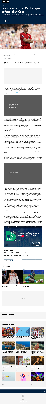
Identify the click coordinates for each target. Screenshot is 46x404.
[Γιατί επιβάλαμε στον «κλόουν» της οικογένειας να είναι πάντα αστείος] (23, 376)
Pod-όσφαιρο (14, 221)
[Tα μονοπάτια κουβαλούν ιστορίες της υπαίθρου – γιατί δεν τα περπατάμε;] (23, 345)
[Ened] (23, 399)
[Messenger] (12, 260)
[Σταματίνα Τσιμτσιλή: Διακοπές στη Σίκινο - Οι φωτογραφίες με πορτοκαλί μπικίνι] (8, 360)
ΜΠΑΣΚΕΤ (3, 269)
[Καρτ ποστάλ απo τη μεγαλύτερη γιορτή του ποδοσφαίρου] (23, 360)
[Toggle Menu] (44, 1)
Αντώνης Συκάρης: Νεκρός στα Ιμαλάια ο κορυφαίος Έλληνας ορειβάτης (16, 255)
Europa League (6, 138)
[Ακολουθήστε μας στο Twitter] (41, 391)
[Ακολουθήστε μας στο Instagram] (44, 391)
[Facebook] (8, 260)
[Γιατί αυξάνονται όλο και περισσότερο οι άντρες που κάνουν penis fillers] (8, 376)
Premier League (6, 63)
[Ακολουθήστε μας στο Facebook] (38, 391)
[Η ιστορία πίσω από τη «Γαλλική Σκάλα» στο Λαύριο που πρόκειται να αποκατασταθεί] (8, 345)
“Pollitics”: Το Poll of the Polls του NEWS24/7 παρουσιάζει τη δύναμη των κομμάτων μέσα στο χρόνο (21, 252)
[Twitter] (10, 260)
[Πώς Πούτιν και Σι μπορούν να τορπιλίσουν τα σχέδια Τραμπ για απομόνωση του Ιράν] (8, 331)
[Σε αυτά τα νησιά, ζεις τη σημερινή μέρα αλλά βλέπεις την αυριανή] (23, 331)
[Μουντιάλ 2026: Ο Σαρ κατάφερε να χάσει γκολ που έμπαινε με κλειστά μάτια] (33, 277)
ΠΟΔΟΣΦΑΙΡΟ (26, 269)
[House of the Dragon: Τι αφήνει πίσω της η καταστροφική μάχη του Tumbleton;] (37, 376)
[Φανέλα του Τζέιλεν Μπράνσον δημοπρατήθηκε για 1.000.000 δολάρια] (12, 277)
